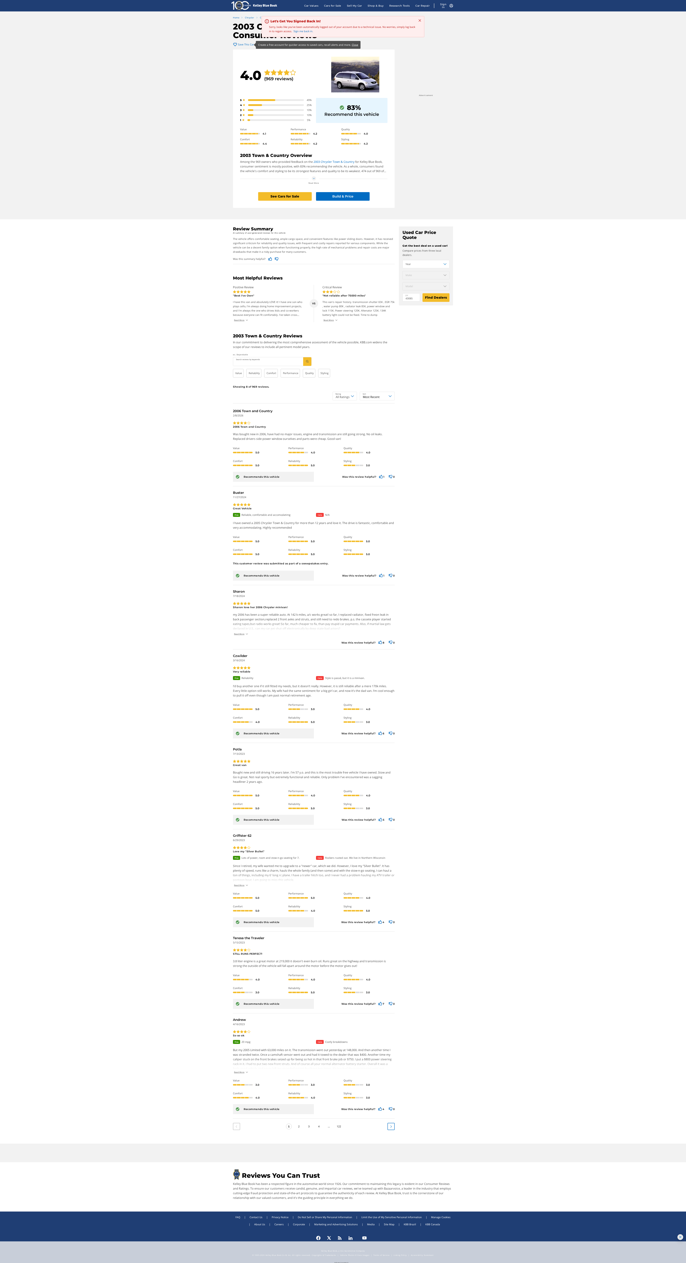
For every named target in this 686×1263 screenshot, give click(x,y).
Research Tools (399, 5)
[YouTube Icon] (363, 1238)
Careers (279, 1224)
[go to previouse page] (391, 1126)
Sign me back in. (303, 31)
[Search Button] (307, 361)
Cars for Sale (332, 5)
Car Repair (422, 5)
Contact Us (256, 1217)
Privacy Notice (280, 1217)
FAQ (237, 1217)
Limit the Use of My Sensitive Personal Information (391, 1217)
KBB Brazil (410, 1224)
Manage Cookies (441, 1217)
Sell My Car (354, 5)
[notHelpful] (390, 477)
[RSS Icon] (339, 1238)
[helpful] (381, 477)
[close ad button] (680, 1237)
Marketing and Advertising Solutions (336, 1224)
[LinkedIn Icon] (350, 1238)
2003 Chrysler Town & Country (334, 162)
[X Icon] (329, 1238)
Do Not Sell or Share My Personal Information (325, 1217)
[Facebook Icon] (320, 1238)
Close (355, 44)
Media (371, 1224)
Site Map (389, 1224)
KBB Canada (432, 1224)
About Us (259, 1224)
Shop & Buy (376, 5)
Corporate (299, 1224)
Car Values (311, 5)
